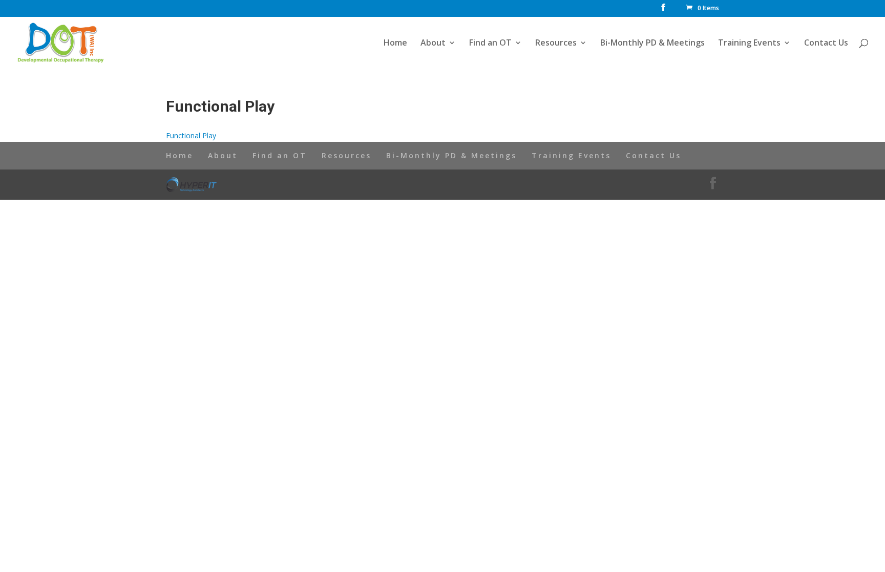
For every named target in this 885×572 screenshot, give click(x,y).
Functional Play (191, 135)
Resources (556, 43)
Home (395, 43)
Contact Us (826, 43)
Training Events (749, 43)
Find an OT (490, 43)
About (433, 43)
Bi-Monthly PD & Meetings (652, 43)
